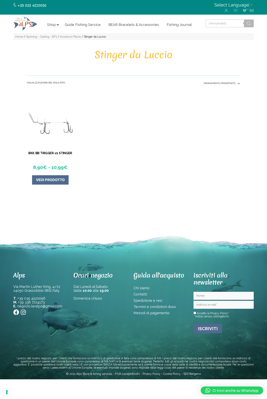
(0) (252, 10)
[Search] (249, 23)
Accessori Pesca (70, 36)
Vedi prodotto (50, 180)
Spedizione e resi (148, 300)
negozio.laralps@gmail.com (39, 306)
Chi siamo (142, 288)
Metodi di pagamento (151, 313)
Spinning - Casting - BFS (41, 36)
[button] (232, 390)
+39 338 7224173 (31, 302)
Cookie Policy (172, 373)
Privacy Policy (219, 313)
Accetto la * (212, 313)
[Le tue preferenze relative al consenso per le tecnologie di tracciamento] (7, 392)
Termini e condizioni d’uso (155, 307)
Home (19, 36)
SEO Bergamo (192, 373)
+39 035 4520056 (31, 298)
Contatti (140, 294)
